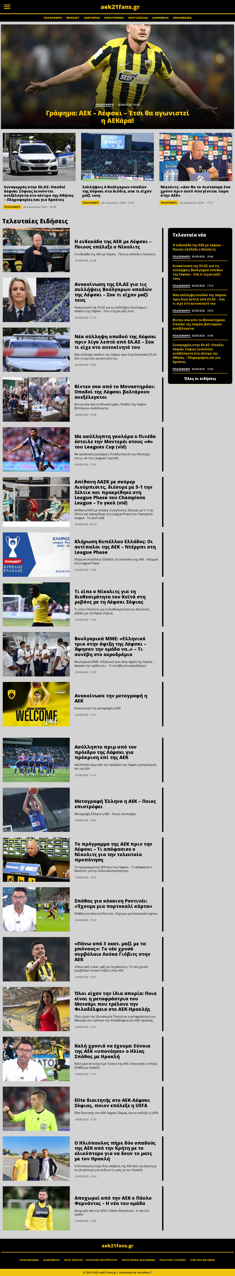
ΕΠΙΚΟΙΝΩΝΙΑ (182, 17)
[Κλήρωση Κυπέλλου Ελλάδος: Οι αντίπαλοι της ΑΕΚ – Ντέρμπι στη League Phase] (36, 554)
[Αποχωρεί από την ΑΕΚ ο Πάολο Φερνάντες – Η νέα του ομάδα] (36, 1208)
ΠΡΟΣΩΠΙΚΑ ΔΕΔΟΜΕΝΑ (138, 1260)
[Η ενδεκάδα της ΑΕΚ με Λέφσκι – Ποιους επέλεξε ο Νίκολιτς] (36, 250)
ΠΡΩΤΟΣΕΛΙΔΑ (138, 17)
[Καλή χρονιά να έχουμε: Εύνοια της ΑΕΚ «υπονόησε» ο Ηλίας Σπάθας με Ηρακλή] (36, 1059)
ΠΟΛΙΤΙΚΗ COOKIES (173, 1260)
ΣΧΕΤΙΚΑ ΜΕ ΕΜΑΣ (202, 1260)
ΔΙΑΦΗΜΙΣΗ (160, 17)
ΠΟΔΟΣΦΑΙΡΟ (53, 17)
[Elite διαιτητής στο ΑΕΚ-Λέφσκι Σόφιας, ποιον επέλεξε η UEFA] (36, 1109)
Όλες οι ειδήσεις (200, 378)
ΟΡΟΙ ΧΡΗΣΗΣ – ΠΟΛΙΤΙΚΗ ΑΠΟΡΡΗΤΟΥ (91, 1260)
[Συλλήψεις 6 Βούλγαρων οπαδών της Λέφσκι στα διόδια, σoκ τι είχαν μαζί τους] (117, 157)
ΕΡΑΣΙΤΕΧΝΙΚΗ (114, 17)
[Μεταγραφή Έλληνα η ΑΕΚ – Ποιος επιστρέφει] (36, 810)
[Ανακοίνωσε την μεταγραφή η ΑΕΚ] (36, 704)
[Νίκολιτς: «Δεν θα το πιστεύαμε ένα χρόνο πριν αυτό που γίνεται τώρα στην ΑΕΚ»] (195, 157)
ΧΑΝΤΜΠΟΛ (92, 17)
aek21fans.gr (117, 1245)
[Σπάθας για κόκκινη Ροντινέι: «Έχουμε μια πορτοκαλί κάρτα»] (36, 909)
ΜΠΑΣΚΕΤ (72, 17)
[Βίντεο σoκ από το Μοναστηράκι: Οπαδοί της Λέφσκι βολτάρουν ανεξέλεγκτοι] (36, 399)
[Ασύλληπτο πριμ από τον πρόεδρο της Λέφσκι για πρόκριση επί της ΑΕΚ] (36, 760)
